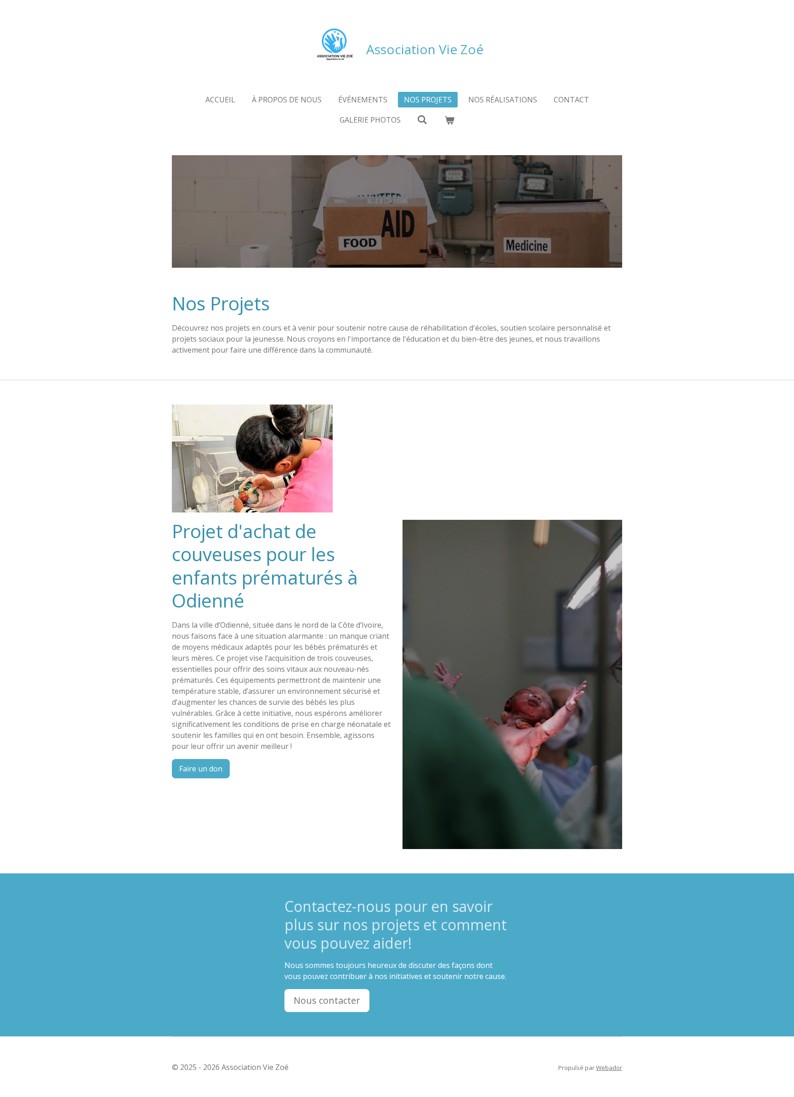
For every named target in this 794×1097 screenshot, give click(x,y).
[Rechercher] (422, 119)
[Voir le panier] (449, 120)
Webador (609, 1067)
